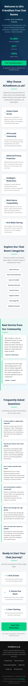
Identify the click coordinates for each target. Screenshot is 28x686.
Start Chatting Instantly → (14, 63)
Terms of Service (19, 660)
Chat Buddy (22, 679)
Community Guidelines (9, 665)
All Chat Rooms (18, 669)
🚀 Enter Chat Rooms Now (14, 626)
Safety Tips (22, 665)
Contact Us (9, 669)
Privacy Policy (8, 660)
